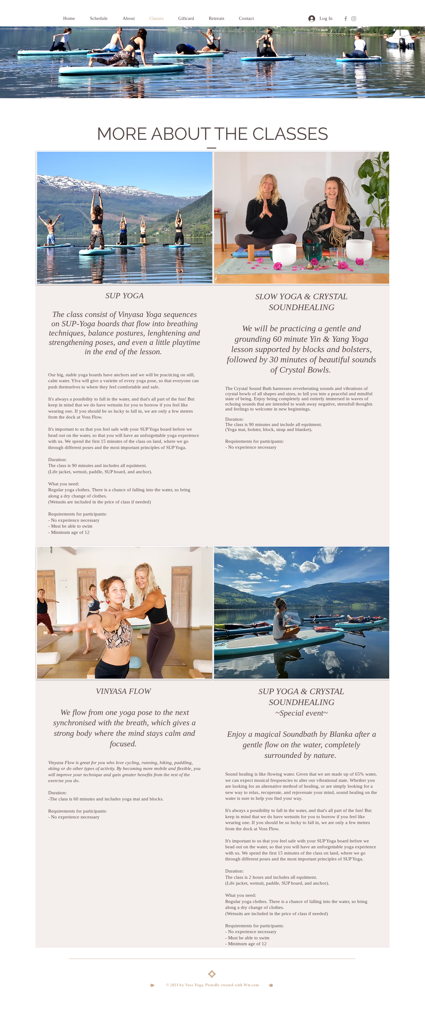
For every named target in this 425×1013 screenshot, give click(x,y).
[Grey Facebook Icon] (346, 19)
